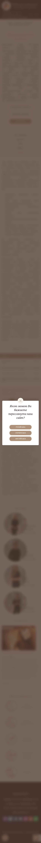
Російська (20, 427)
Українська (20, 433)
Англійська (20, 439)
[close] (20, 401)
